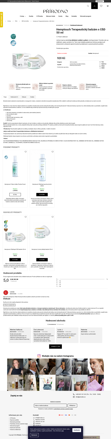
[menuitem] (22, 16)
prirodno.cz (38, 425)
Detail (15, 194)
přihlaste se (39, 276)
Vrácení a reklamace (15, 429)
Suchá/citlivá (73, 64)
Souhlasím (77, 430)
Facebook (37, 423)
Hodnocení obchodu (55, 320)
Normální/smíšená (80, 64)
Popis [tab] (5, 97)
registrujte (49, 276)
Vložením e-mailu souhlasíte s (55, 409)
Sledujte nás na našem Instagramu (58, 356)
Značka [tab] (32, 97)
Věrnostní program (15, 425)
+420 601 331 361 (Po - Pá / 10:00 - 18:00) (88, 394)
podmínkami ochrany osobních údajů (63, 409)
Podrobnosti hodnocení (76, 25)
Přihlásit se (72, 405)
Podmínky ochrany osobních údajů (19, 423)
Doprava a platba (14, 420)
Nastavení (34, 435)
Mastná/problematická (75, 65)
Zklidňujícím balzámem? (37, 131)
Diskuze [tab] (24, 97)
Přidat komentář (9, 305)
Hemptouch (96, 53)
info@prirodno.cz (81, 397)
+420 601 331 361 (40, 421)
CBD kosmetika (73, 62)
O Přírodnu (13, 418)
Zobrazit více (55, 346)
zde (62, 431)
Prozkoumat (99, 1)
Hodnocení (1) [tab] (14, 97)
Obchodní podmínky (15, 422)
